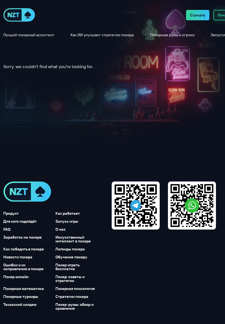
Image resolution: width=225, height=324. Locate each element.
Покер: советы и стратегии (70, 279)
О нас (60, 229)
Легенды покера (70, 249)
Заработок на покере (22, 237)
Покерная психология (75, 289)
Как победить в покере (23, 249)
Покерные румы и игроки (172, 35)
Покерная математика (23, 289)
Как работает (67, 213)
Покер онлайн (16, 277)
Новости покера (17, 257)
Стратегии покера (71, 296)
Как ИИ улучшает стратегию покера (102, 35)
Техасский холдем (19, 305)
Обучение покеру (71, 257)
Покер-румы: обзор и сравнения (74, 306)
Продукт (11, 213)
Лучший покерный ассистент (28, 35)
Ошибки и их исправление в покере (23, 267)
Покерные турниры (20, 296)
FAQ (6, 229)
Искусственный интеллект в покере (73, 239)
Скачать (197, 15)
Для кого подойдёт (20, 221)
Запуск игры (66, 221)
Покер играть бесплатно (67, 267)
